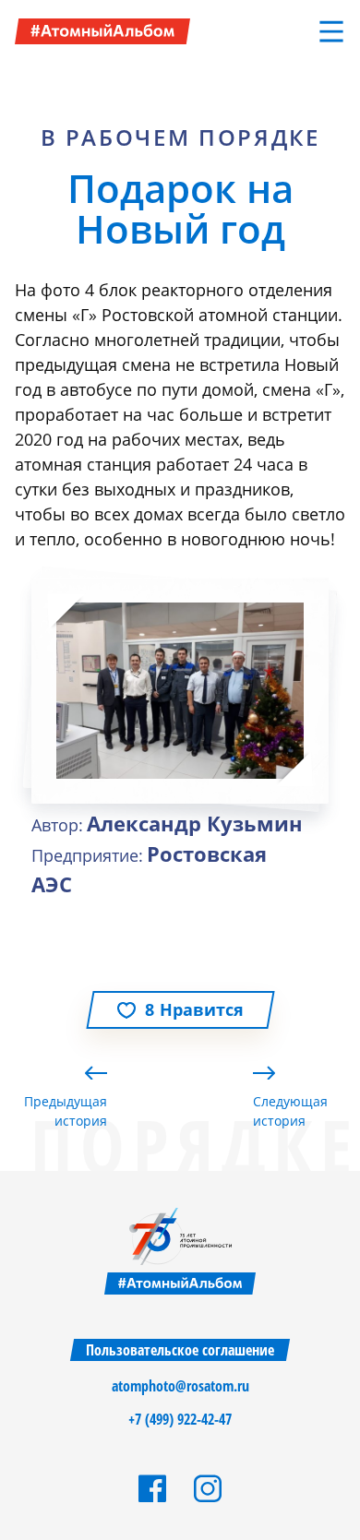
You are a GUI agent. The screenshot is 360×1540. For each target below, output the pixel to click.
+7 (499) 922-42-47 (180, 1419)
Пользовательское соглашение (180, 1350)
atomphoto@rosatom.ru (180, 1386)
